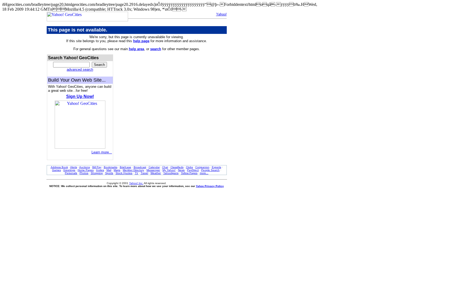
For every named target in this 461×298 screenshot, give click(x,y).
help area (136, 49)
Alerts (73, 167)
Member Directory (133, 170)
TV (136, 173)
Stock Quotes (124, 173)
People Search (210, 170)
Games (56, 170)
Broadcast (140, 167)
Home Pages (86, 170)
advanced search (80, 69)
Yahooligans (170, 173)
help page (141, 41)
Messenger (153, 170)
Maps (117, 170)
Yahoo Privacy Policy (210, 186)
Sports (109, 173)
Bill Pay (96, 167)
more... (204, 173)
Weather (155, 173)
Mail (108, 170)
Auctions (84, 167)
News (181, 170)
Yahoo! (221, 14)
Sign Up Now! (80, 96)
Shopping (97, 173)
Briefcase (125, 167)
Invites (100, 170)
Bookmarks (110, 167)
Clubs (189, 167)
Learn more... (102, 152)
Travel (144, 173)
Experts (216, 167)
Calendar (154, 167)
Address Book (59, 167)
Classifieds (177, 167)
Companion (202, 167)
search (155, 49)
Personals (71, 173)
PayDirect (193, 170)
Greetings (69, 170)
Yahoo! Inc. (136, 183)
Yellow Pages (189, 173)
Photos (84, 173)
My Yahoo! (169, 170)
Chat (165, 167)
